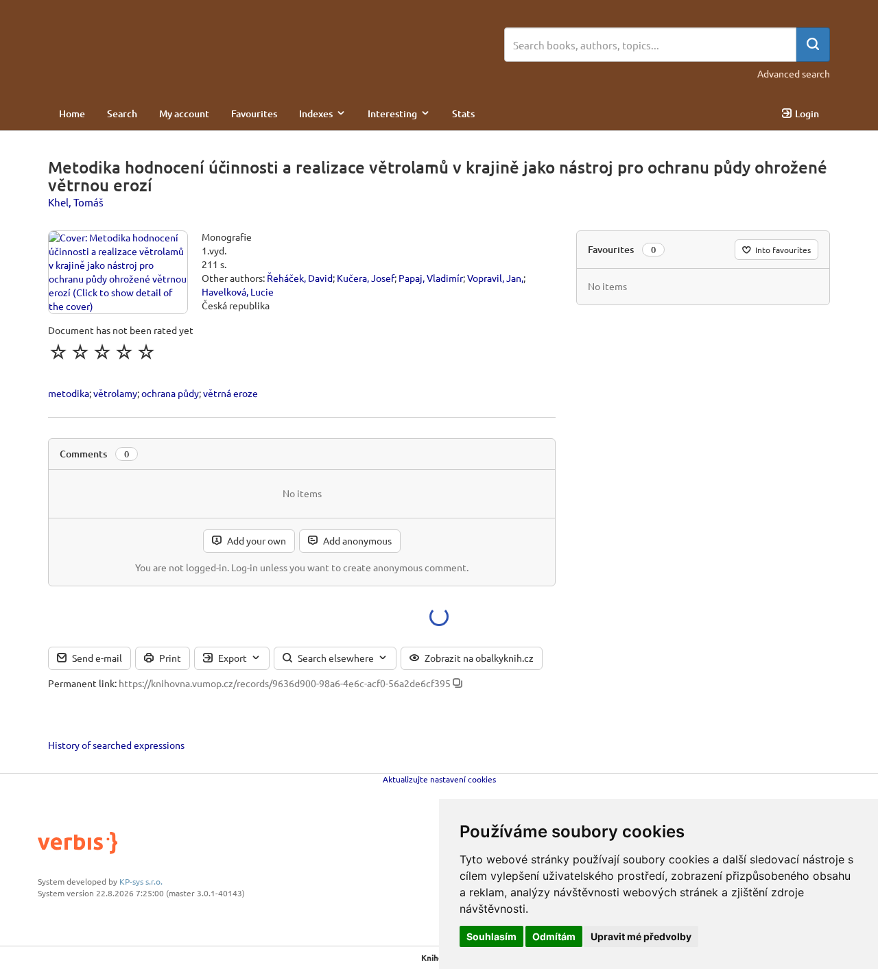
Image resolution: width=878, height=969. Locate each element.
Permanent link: (82, 683)
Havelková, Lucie (238, 291)
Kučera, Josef (365, 278)
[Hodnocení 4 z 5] (124, 352)
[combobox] (650, 44)
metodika (68, 393)
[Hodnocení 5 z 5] (146, 352)
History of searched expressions (116, 745)
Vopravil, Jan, (495, 278)
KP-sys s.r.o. (141, 881)
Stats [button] (463, 113)
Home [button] (72, 113)
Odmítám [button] (554, 936)
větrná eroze (230, 393)
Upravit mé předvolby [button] (641, 936)
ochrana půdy (170, 393)
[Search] (813, 44)
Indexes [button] (316, 113)
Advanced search (793, 73)
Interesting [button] (392, 113)
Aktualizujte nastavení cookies (439, 779)
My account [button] (184, 113)
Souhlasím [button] (491, 936)
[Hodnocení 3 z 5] (102, 352)
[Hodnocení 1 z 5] (58, 352)
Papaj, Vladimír (431, 278)
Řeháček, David (300, 278)
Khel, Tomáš (76, 201)
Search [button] (122, 113)
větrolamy (115, 393)
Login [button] (807, 113)
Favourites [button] (254, 113)
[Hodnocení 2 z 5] (80, 352)
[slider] (102, 352)
